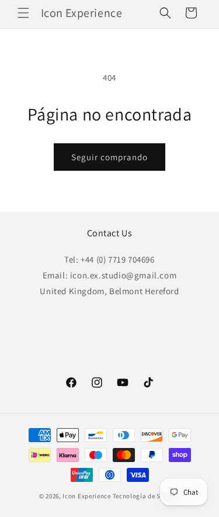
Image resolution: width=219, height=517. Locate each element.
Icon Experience (86, 496)
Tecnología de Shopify (146, 496)
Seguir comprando (109, 157)
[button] (23, 13)
